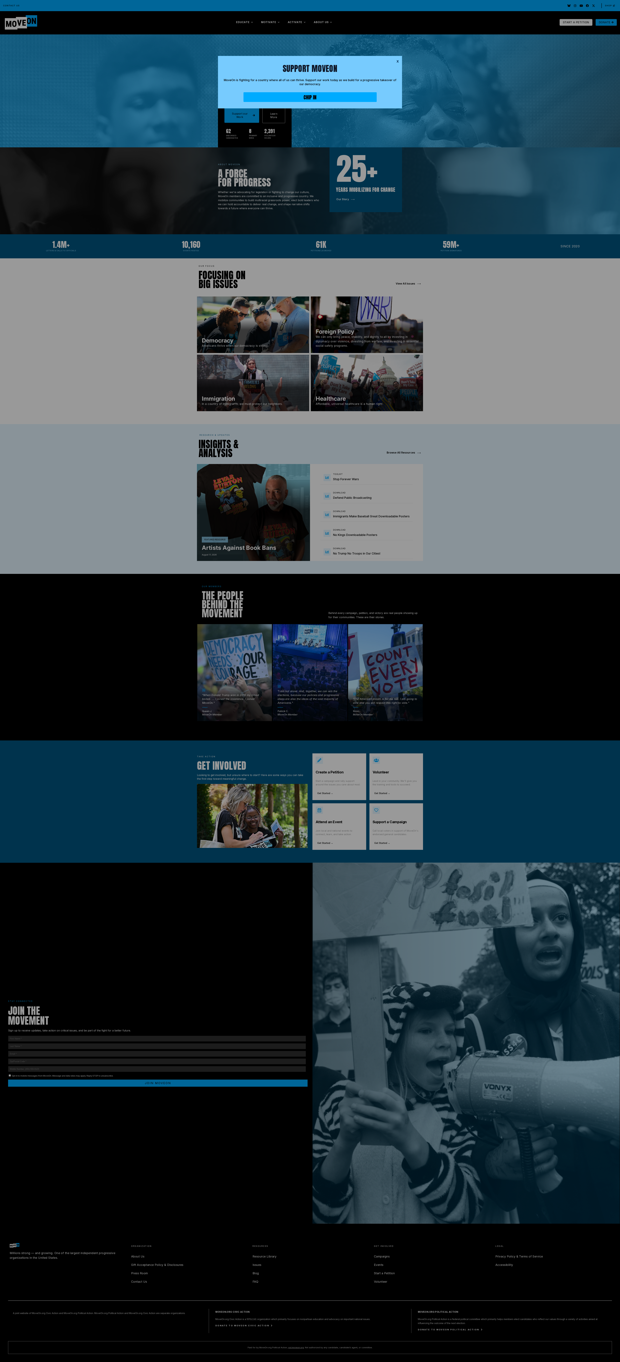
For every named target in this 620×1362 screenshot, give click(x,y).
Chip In (310, 97)
